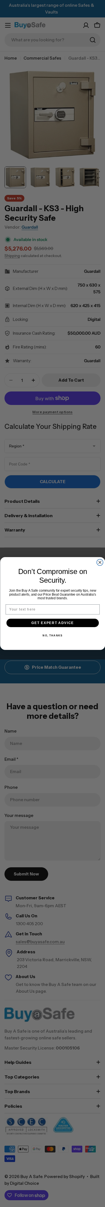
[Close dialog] (100, 562)
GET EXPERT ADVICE (52, 623)
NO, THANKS (52, 635)
